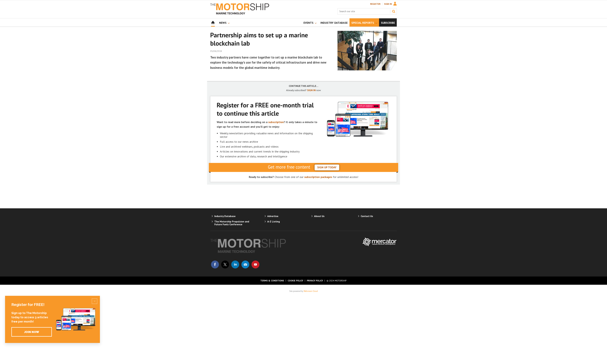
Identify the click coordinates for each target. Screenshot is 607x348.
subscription (276, 122)
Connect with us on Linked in (235, 264)
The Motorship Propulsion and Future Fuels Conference (231, 223)
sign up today (327, 167)
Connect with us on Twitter (225, 264)
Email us (245, 264)
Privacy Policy (315, 280)
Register (375, 4)
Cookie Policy (295, 280)
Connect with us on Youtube (255, 264)
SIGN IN (311, 90)
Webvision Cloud (311, 291)
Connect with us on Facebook (215, 264)
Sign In (388, 4)
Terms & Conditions (272, 280)
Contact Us (367, 216)
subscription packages (318, 177)
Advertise (272, 216)
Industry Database (225, 216)
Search (393, 11)
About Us (319, 216)
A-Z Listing (273, 221)
